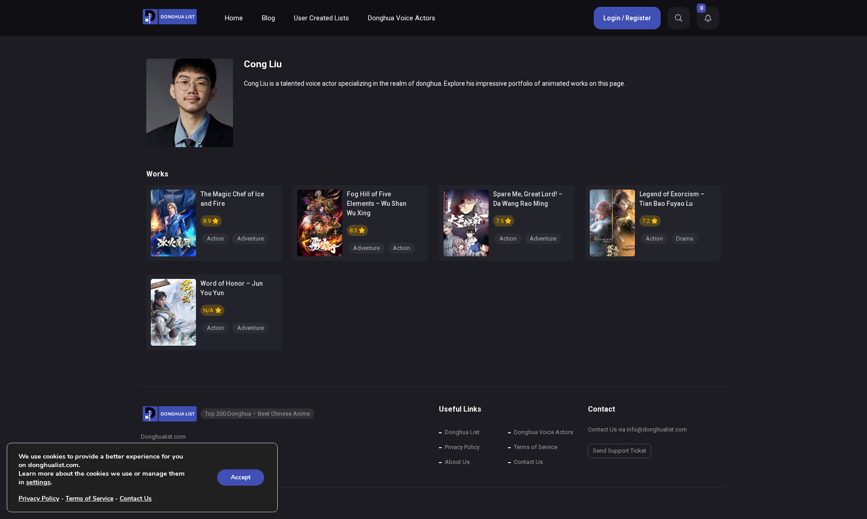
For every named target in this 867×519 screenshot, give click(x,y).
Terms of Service (535, 447)
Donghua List (462, 432)
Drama (684, 238)
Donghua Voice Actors (401, 18)
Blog (268, 18)
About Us (457, 462)
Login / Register (627, 18)
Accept (241, 477)
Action (215, 238)
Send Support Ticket (619, 450)
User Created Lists (321, 18)
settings (38, 482)
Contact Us (528, 462)
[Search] (678, 18)
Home (234, 18)
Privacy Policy (462, 447)
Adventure (250, 238)
